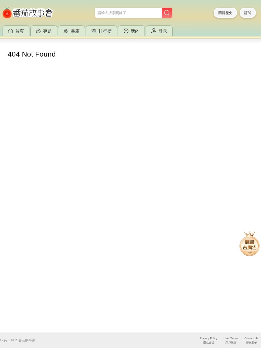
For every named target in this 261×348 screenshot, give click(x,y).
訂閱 (247, 13)
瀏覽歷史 (225, 13)
